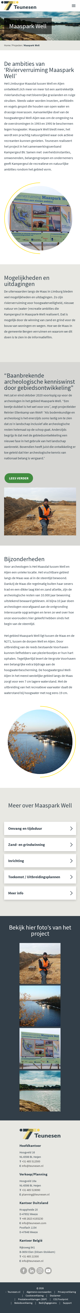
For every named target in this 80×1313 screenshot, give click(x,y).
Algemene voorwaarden (39, 1291)
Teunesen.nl (14, 1291)
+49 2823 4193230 (32, 1218)
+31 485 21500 (30, 1256)
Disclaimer (55, 1295)
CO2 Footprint (60, 1299)
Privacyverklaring (67, 1291)
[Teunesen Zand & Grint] (18, 5)
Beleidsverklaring (23, 1302)
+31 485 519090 (31, 1190)
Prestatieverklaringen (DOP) (32, 1299)
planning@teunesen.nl (36, 1194)
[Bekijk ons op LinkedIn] (31, 1270)
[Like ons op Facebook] (23, 1270)
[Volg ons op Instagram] (40, 1270)
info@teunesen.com (34, 1223)
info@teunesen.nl (32, 1166)
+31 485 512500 (31, 1161)
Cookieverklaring (34, 1295)
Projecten (17, 45)
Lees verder (19, 478)
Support (67, 1302)
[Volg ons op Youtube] (48, 1270)
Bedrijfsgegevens (48, 1302)
